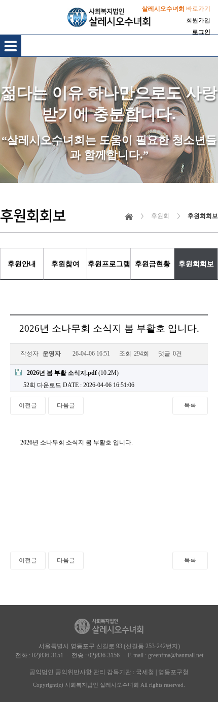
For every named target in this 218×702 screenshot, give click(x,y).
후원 (22, 264)
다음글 (66, 405)
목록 (190, 405)
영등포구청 (173, 672)
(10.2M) (73, 372)
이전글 (28, 405)
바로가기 (176, 8)
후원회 (196, 264)
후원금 (152, 264)
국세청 (145, 672)
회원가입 (198, 20)
